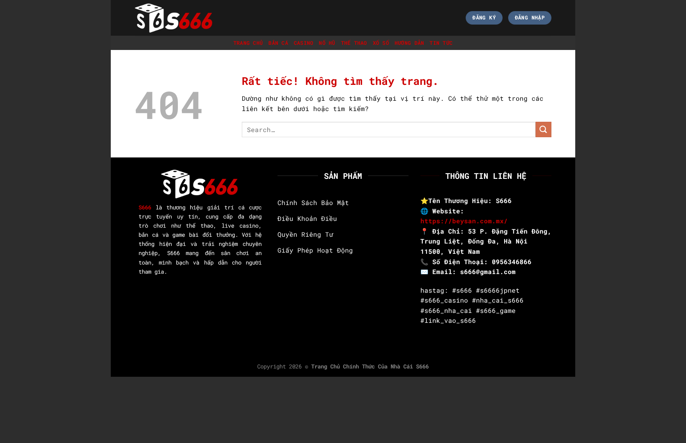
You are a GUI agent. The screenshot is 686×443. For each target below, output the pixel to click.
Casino (304, 43)
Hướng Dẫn (409, 43)
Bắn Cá (278, 43)
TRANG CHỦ (248, 43)
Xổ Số (381, 43)
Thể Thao (354, 43)
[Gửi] (543, 129)
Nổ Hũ (327, 43)
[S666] (174, 17)
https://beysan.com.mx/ (464, 221)
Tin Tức (441, 43)
